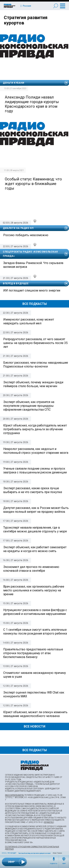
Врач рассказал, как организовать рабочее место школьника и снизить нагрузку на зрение (33, 590)
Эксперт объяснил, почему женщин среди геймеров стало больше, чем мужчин (33, 384)
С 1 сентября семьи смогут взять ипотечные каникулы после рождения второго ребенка (35, 631)
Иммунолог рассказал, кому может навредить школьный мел (28, 321)
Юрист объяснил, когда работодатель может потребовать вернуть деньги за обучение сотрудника (35, 429)
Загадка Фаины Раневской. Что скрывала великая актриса (33, 265)
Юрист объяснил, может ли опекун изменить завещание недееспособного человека (35, 714)
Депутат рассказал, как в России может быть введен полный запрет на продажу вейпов (36, 510)
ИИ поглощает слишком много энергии (31, 290)
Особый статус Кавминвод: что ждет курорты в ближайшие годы (33, 184)
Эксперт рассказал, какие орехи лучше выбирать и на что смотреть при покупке (32, 490)
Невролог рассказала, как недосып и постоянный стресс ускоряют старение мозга (35, 451)
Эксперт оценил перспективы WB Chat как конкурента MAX (33, 694)
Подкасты (53, 863)
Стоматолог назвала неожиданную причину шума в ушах (34, 674)
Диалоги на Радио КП (18, 228)
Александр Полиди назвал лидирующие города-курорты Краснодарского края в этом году (32, 104)
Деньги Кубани (13, 83)
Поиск (55, 5)
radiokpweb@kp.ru (14, 795)
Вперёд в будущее (16, 283)
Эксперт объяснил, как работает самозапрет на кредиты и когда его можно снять (35, 549)
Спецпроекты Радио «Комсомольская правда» (30, 253)
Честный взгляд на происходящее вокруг (34, 853)
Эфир (64, 863)
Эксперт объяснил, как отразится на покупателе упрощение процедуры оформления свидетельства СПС (28, 405)
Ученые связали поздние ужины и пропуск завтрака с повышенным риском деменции (35, 470)
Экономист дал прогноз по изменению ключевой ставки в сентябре (31, 568)
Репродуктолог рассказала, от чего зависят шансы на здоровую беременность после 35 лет (35, 343)
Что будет (11, 853)
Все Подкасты (34, 304)
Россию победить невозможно (25, 235)
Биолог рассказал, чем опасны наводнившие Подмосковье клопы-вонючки (35, 364)
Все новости (34, 726)
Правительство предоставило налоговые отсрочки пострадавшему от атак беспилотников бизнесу (33, 653)
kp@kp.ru (48, 822)
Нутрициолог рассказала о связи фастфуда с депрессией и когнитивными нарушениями (35, 612)
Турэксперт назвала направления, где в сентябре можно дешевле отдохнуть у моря (35, 529)
